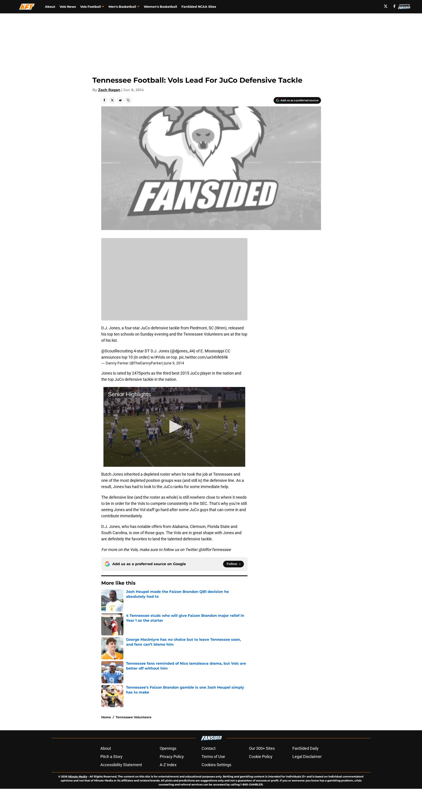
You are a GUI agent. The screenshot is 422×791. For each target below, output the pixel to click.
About (50, 7)
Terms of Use (213, 756)
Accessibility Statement (121, 764)
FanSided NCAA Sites (198, 7)
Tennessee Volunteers (133, 717)
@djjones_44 (182, 351)
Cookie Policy (260, 756)
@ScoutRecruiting (117, 351)
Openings (168, 748)
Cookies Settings (216, 764)
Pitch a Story (111, 756)
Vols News (68, 7)
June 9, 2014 (174, 363)
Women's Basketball (160, 7)
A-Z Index (168, 764)
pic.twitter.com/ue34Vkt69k (203, 357)
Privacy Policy (172, 756)
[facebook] (394, 6)
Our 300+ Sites (262, 748)
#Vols (160, 357)
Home (106, 717)
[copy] (128, 100)
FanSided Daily (305, 748)
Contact (209, 748)
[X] (385, 6)
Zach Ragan (109, 90)
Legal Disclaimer (307, 756)
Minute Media (77, 776)
